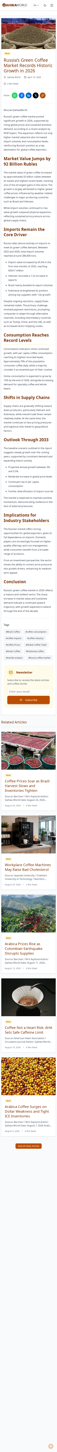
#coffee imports (13, 638)
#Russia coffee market (39, 657)
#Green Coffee (13, 651)
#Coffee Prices (13, 644)
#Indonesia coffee (35, 651)
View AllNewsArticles (28, 1146)
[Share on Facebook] (22, 95)
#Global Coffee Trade (36, 644)
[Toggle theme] (45, 5)
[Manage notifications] (51, 1446)
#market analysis (14, 657)
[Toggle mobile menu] (52, 5)
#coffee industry (35, 638)
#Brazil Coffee (13, 631)
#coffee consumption (36, 631)
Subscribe (31, 700)
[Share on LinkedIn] (29, 95)
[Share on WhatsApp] (15, 95)
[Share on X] (36, 95)
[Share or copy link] (43, 95)
